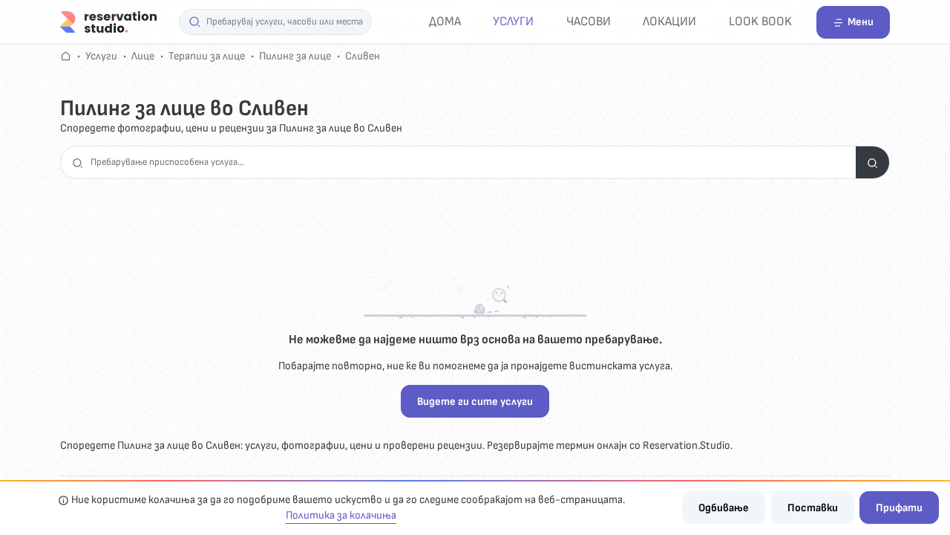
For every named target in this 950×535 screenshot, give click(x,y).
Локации (669, 21)
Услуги (513, 21)
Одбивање (723, 508)
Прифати (899, 508)
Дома (445, 21)
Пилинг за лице (295, 56)
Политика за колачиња (341, 515)
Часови (588, 21)
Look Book (760, 21)
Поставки (812, 508)
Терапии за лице (206, 56)
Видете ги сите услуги (475, 402)
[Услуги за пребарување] (872, 162)
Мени (861, 22)
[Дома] (108, 21)
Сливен (362, 56)
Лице (142, 56)
